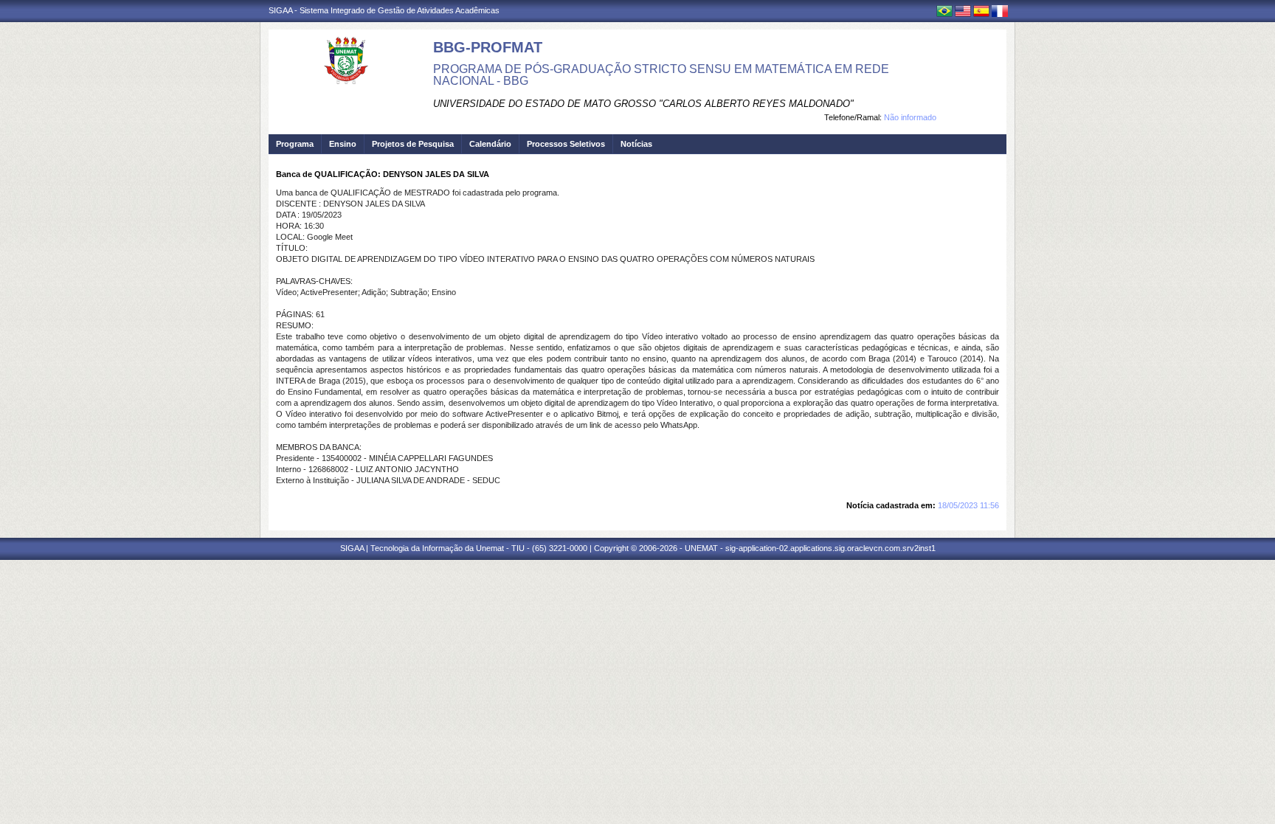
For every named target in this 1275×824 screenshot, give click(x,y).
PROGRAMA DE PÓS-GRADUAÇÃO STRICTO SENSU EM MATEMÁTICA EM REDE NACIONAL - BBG (661, 75)
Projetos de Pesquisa (413, 143)
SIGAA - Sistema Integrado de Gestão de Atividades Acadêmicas (384, 10)
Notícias (636, 143)
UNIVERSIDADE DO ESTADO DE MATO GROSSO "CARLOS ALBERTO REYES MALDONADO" (643, 103)
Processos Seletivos (566, 143)
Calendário (490, 143)
